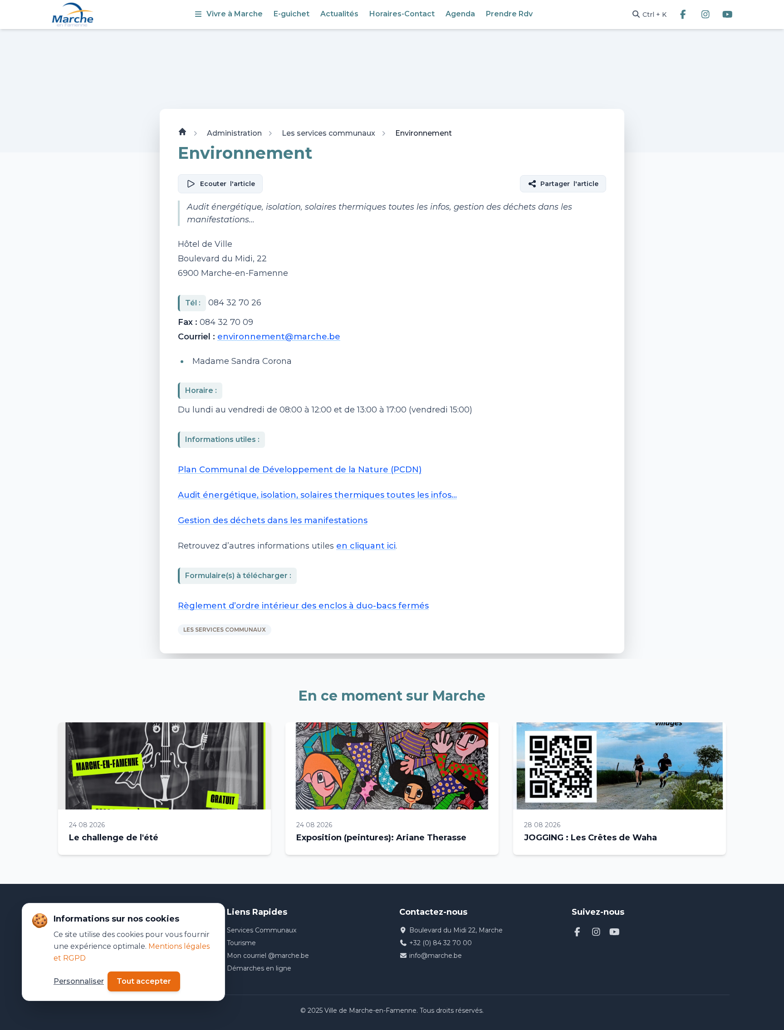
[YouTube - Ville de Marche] (614, 932)
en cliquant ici (366, 546)
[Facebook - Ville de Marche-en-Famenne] (577, 932)
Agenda (460, 14)
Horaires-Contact (402, 14)
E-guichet (291, 14)
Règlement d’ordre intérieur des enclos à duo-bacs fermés (303, 606)
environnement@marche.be (278, 337)
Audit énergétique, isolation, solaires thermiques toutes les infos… (317, 495)
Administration (234, 133)
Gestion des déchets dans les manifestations (273, 521)
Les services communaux (328, 133)
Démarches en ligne (259, 968)
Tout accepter (144, 981)
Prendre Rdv (509, 14)
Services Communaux (261, 930)
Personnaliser (79, 981)
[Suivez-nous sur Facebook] (683, 14)
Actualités (339, 14)
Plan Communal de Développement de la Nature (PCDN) (299, 470)
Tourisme (241, 943)
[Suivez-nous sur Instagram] (705, 14)
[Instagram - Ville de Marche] (596, 932)
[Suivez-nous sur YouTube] (727, 14)
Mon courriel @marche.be (268, 956)
